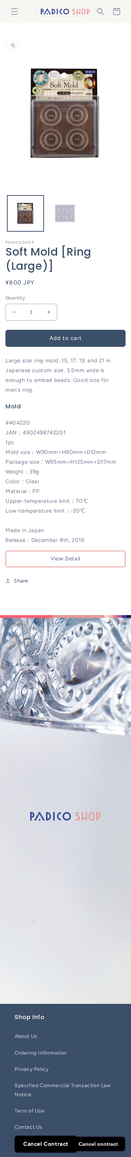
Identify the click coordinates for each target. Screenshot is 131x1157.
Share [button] (21, 581)
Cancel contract (98, 1144)
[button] (15, 12)
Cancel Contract (45, 1144)
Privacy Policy (31, 1069)
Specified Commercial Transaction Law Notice (63, 1090)
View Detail (65, 558)
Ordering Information (41, 1053)
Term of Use (30, 1111)
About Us (26, 1036)
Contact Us (29, 1127)
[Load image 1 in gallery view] (25, 213)
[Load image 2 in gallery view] (65, 213)
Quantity (15, 297)
